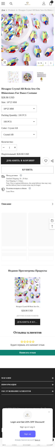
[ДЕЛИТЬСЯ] (51, 161)
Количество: (7, 142)
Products (11, 10)
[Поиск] (11, 3)
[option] (27, 40)
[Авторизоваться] (43, 3)
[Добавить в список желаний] (37, 280)
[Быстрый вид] (37, 285)
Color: (9, 128)
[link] (45, 160)
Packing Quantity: (13, 115)
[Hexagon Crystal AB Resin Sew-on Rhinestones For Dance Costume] (27, 290)
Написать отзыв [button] (27, 352)
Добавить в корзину (20, 160)
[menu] (3, 3)
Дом (3, 10)
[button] (45, 63)
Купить (27, 169)
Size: (9, 102)
